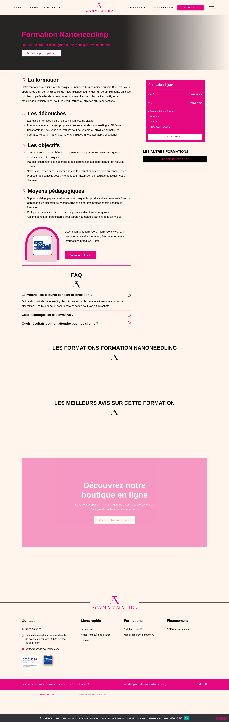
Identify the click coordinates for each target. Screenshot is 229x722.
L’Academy (33, 7)
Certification (135, 7)
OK (186, 718)
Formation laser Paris (47, 694)
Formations (50, 7)
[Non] (221, 718)
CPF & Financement (162, 7)
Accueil (17, 7)
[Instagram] (206, 684)
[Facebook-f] (200, 684)
